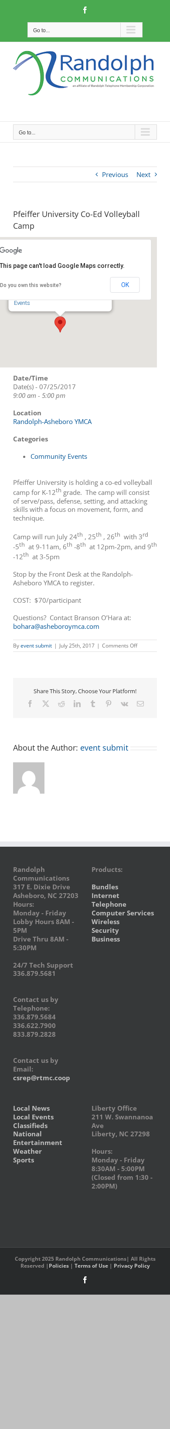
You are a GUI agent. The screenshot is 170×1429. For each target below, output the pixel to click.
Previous (115, 174)
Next (143, 174)
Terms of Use (91, 1265)
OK (125, 284)
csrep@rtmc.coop (41, 1077)
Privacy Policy (132, 1265)
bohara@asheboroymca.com (56, 626)
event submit (36, 645)
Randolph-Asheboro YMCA (52, 421)
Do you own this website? (30, 285)
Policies (59, 1265)
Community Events (59, 456)
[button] (60, 324)
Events (22, 303)
